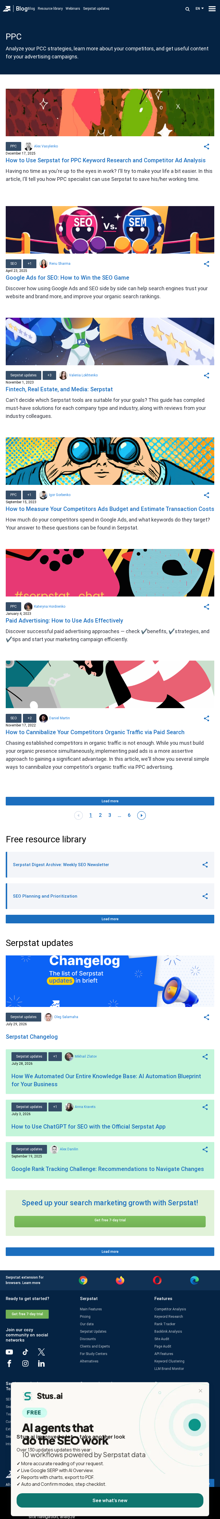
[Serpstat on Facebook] (14, 1365)
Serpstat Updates (93, 1332)
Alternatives (89, 1361)
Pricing (85, 1317)
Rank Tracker (164, 1324)
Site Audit (161, 1339)
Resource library (50, 9)
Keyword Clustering (169, 1361)
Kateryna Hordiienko (49, 607)
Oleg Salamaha (66, 1017)
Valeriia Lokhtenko (83, 375)
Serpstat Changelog (32, 1036)
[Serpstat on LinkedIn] (46, 1365)
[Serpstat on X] (46, 1354)
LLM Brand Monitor (169, 1369)
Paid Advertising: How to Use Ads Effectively (64, 620)
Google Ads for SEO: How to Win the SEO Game (67, 277)
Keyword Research (168, 1317)
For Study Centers (93, 1354)
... (119, 815)
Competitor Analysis (170, 1309)
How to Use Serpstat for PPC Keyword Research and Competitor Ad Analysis (106, 160)
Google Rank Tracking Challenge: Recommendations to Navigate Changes (107, 1169)
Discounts (88, 1339)
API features (163, 1354)
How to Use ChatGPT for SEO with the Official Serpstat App (88, 1126)
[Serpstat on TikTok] (30, 1354)
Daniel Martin (59, 718)
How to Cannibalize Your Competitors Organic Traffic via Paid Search (95, 732)
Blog (22, 8)
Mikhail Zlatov (86, 1056)
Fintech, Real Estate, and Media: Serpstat (59, 389)
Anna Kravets (85, 1107)
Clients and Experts (95, 1346)
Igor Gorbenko (59, 495)
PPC (13, 146)
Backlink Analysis (168, 1332)
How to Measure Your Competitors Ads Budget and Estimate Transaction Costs (110, 508)
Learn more (31, 1283)
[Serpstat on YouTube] (14, 1354)
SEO (13, 264)
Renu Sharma (59, 264)
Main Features (91, 1309)
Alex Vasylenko (46, 146)
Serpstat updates (96, 9)
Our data (87, 1324)
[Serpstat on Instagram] (30, 1365)
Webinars (73, 9)
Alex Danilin (69, 1149)
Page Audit (162, 1346)
